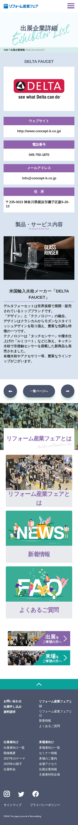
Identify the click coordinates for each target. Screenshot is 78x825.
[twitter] (21, 795)
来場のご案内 (48, 758)
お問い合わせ (13, 701)
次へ (67, 391)
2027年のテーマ (14, 758)
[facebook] (35, 794)
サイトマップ (13, 805)
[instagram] (7, 794)
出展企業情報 (48, 769)
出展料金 (10, 769)
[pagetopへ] (39, 684)
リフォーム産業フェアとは (55, 713)
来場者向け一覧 (49, 747)
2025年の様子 (13, 763)
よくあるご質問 (49, 726)
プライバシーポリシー (45, 805)
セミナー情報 (48, 753)
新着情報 (45, 720)
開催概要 (10, 753)
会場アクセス (48, 763)
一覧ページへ (39, 391)
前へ (10, 391)
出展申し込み (13, 706)
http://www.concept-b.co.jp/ (39, 131)
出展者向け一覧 (14, 747)
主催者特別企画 (49, 774)
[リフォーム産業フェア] (21, 6)
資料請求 (10, 711)
